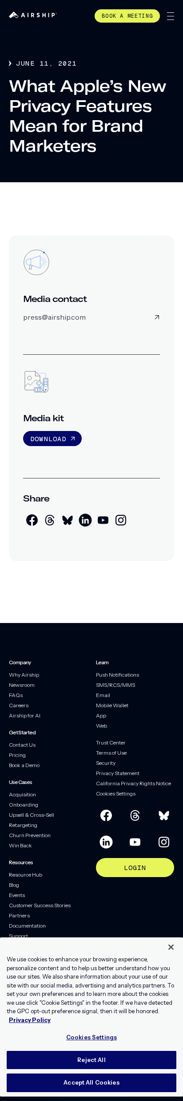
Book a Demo (24, 765)
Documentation (27, 925)
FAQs (16, 695)
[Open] (170, 16)
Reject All (91, 1059)
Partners (19, 915)
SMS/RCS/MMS (115, 685)
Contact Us (22, 744)
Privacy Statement (117, 773)
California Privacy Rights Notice (133, 783)
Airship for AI (24, 715)
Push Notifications (117, 674)
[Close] (171, 947)
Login (135, 867)
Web (101, 725)
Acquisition (22, 794)
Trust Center (111, 742)
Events (17, 895)
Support (18, 936)
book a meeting (127, 16)
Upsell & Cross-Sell (31, 814)
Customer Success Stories (40, 905)
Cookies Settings (115, 793)
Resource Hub (25, 874)
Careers (18, 705)
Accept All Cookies (91, 1082)
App (101, 715)
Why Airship (24, 674)
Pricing (17, 755)
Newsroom (22, 685)
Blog (14, 885)
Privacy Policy (30, 1019)
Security (105, 763)
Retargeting (23, 825)
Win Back (20, 845)
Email (103, 695)
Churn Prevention (30, 835)
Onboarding (23, 804)
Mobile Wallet (112, 705)
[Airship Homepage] (33, 16)
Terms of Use (111, 752)
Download (48, 439)
